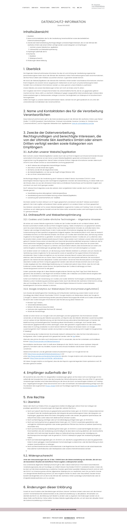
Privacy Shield (50, 386)
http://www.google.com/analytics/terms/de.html (44, 356)
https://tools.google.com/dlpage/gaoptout (44, 341)
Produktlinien (45, 7)
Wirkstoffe (55, 7)
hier (74, 336)
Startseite (26, 7)
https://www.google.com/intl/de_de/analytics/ (46, 358)
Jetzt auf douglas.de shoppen (63, 510)
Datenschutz (69, 518)
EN (81, 7)
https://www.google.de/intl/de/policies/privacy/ (44, 354)
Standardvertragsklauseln (89, 386)
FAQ (74, 7)
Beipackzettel (65, 7)
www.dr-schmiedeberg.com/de (83, 123)
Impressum (80, 518)
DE (78, 7)
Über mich (35, 7)
